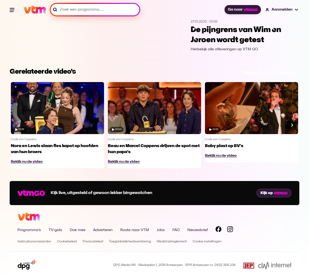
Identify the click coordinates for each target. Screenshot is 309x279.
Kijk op (266, 193)
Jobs (161, 230)
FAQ (176, 230)
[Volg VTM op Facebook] (218, 230)
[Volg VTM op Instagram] (230, 230)
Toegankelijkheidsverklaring (130, 241)
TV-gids (55, 230)
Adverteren (102, 230)
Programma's (29, 230)
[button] (282, 10)
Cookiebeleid (67, 241)
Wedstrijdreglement (172, 241)
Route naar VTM (134, 230)
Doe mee (77, 230)
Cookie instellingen (207, 241)
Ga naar (235, 10)
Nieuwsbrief (197, 230)
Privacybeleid (93, 241)
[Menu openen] (12, 10)
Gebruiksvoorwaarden (34, 241)
